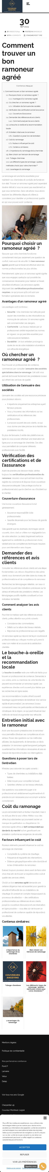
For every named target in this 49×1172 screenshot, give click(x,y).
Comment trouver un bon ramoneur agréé (20, 91)
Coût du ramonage (15, 139)
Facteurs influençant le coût (21, 143)
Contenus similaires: (18, 147)
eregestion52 (14, 31)
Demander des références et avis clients (23, 117)
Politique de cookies (14, 1168)
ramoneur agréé (21, 883)
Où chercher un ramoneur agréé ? (21, 102)
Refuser (24, 1154)
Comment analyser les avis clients (24, 121)
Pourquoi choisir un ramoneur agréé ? (22, 95)
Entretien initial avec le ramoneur (20, 132)
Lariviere (5, 1071)
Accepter (24, 1147)
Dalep (4, 1081)
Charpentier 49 (8, 1105)
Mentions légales (9, 1042)
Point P (5, 1066)
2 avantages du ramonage (18, 169)
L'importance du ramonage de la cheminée (24, 151)
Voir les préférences (24, 1162)
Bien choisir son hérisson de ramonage (22, 154)
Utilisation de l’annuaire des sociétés (24, 106)
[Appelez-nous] (42, 1166)
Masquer (29, 86)
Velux (4, 1076)
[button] (45, 1118)
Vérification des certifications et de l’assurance (25, 110)
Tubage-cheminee (15, 158)
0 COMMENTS (16, 35)
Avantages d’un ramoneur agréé (23, 99)
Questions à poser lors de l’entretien (24, 136)
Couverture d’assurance (20, 114)
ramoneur (37, 31)
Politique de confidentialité (31, 1168)
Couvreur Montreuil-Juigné (13, 1110)
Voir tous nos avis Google (13, 1095)
